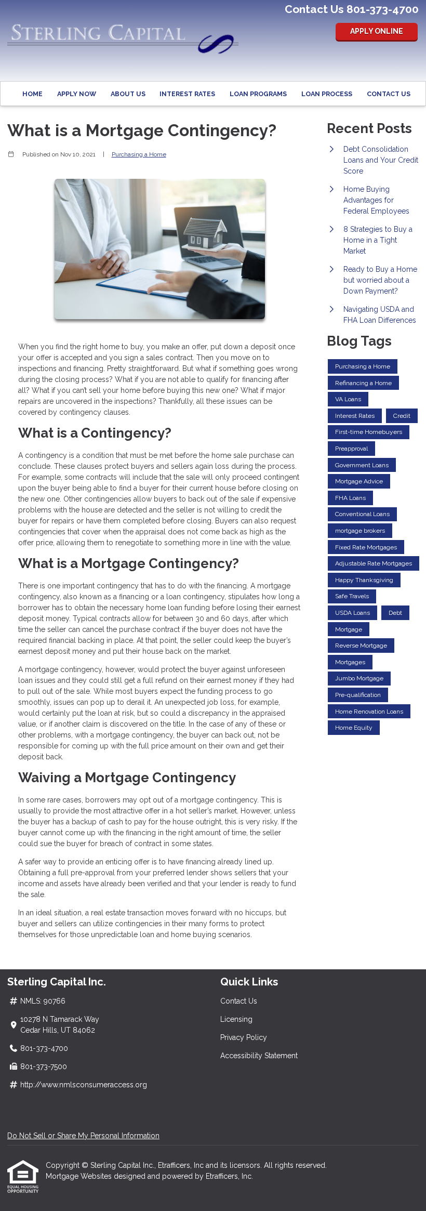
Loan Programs (258, 94)
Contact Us (388, 94)
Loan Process (326, 94)
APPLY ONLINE (376, 31)
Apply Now (76, 94)
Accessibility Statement (259, 1055)
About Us (128, 94)
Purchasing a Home (139, 154)
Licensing (236, 1019)
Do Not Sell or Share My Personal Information (83, 1135)
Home (32, 94)
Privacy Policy (243, 1037)
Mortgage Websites (80, 1176)
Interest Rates (187, 94)
